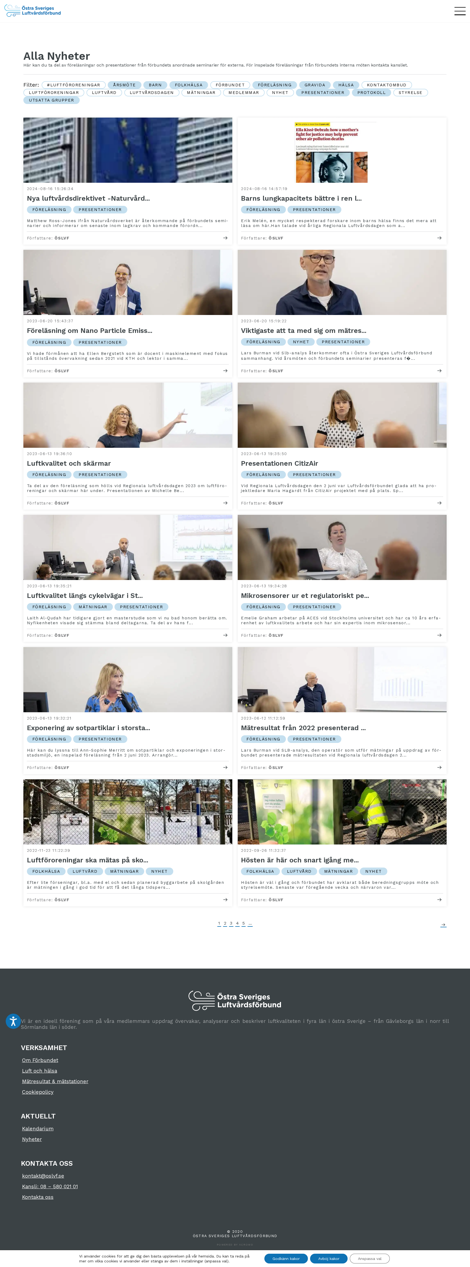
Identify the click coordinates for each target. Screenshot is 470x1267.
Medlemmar (243, 92)
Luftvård (104, 92)
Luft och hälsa (39, 1071)
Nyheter (32, 1139)
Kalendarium (38, 1129)
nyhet (280, 92)
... (250, 923)
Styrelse (411, 92)
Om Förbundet (40, 1060)
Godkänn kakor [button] (286, 1258)
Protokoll (371, 92)
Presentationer (322, 92)
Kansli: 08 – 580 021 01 (50, 1187)
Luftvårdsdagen (152, 92)
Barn (155, 85)
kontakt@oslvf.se (43, 1176)
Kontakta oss (38, 1197)
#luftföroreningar (73, 85)
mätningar (201, 92)
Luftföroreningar (54, 92)
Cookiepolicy (38, 1092)
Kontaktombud (387, 85)
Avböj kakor (328, 1258)
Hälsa (346, 85)
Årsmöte (124, 85)
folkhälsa (189, 85)
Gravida (315, 85)
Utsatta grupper (51, 100)
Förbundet (230, 85)
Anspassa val (370, 1258)
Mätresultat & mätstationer (55, 1082)
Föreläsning (275, 85)
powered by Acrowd (235, 1244)
